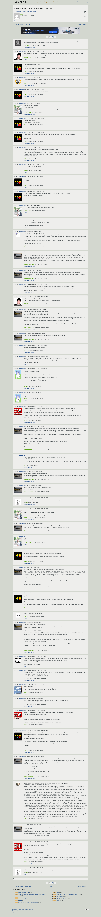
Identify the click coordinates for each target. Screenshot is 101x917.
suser (21, 14)
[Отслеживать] (84, 16)
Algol (25, 465)
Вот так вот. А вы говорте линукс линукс (28, 902)
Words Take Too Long (62, 898)
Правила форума (21, 909)
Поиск (59, 2)
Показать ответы (27, 47)
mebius (25, 158)
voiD (25, 664)
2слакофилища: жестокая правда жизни (33, 8)
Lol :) (58, 892)
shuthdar (26, 45)
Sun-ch (25, 502)
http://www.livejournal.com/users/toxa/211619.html (25, 11)
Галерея (37, 2)
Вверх (87, 909)
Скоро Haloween (82, 24)
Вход (86, 2)
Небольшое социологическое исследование (67, 894)
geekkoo (26, 818)
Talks (20, 6)
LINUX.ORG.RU (20, 2)
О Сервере (14, 909)
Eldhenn (25, 420)
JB (24, 71)
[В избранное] (84, 12)
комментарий (22, 51)
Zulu (25, 692)
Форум (46, 2)
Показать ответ (27, 73)
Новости (32, 2)
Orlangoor (26, 57)
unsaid (25, 170)
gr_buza (25, 112)
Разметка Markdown (29, 909)
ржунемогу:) (60, 896)
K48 (24, 350)
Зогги (58, 900)
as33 (25, 386)
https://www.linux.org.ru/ (17, 912)
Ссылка (15, 20)
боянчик (20, 900)
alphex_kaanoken (28, 264)
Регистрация (80, 2)
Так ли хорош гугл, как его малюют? (27, 898)
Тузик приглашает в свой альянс (23, 24)
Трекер (55, 2)
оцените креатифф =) (23, 892)
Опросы (50, 2)
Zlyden (25, 246)
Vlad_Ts (25, 83)
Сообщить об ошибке (16, 910)
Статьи (42, 2)
